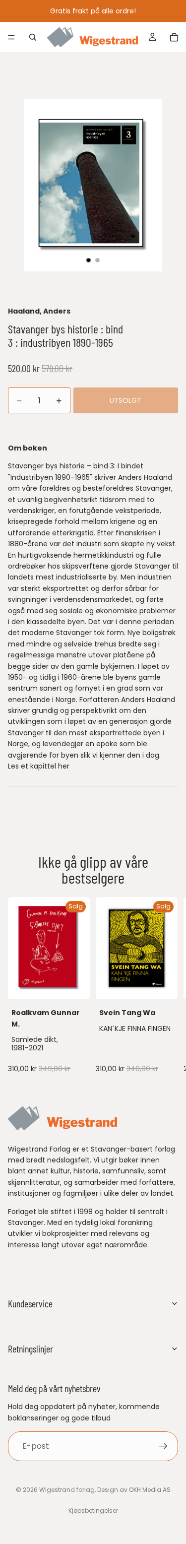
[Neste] (167, 987)
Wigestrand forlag (67, 1489)
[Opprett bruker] (163, 1446)
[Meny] (11, 37)
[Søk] (33, 37)
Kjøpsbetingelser (93, 1510)
